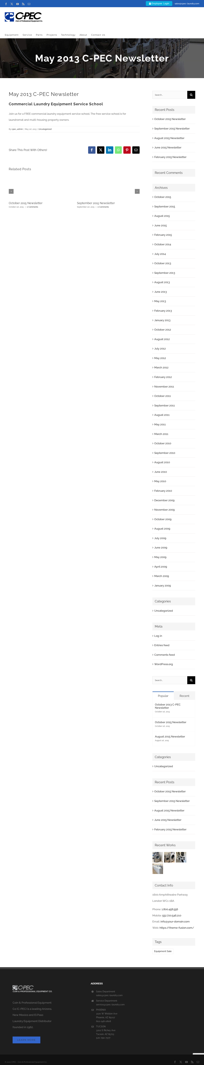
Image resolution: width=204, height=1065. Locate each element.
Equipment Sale (163, 951)
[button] (11, 191)
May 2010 (160, 481)
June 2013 (160, 291)
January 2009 (162, 585)
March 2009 (161, 576)
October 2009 (162, 519)
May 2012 (160, 358)
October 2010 (162, 443)
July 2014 (160, 253)
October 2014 (162, 244)
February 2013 (163, 310)
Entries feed (161, 645)
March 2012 (161, 367)
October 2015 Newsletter (25, 203)
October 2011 (162, 396)
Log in (158, 635)
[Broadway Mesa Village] (157, 857)
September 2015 (164, 206)
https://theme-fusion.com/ (177, 927)
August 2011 (162, 414)
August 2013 (162, 282)
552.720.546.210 (171, 915)
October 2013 (162, 263)
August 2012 (162, 339)
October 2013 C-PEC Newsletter (168, 706)
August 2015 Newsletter (169, 138)
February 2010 (163, 490)
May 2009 (160, 557)
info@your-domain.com (175, 921)
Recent (184, 696)
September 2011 (164, 405)
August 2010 (162, 462)
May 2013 (160, 301)
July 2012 (160, 348)
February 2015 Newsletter (170, 157)
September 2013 (164, 272)
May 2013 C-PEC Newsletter (44, 94)
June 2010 (160, 471)
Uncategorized (45, 129)
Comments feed (164, 654)
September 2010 (164, 452)
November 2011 (164, 386)
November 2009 (164, 509)
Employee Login (160, 3)
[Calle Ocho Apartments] (157, 868)
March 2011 (161, 434)
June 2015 (160, 225)
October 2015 (162, 197)
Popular (163, 696)
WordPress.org (163, 664)
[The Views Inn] (169, 857)
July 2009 (160, 538)
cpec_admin (17, 129)
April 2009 (160, 566)
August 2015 (162, 215)
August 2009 (162, 528)
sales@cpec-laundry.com (187, 3)
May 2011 (160, 424)
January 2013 (162, 320)
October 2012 (162, 329)
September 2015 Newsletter (96, 203)
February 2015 (163, 234)
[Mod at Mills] (181, 857)
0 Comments (32, 207)
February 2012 (163, 377)
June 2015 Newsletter (167, 147)
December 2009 (164, 500)
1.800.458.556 (170, 909)
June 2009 (160, 547)
